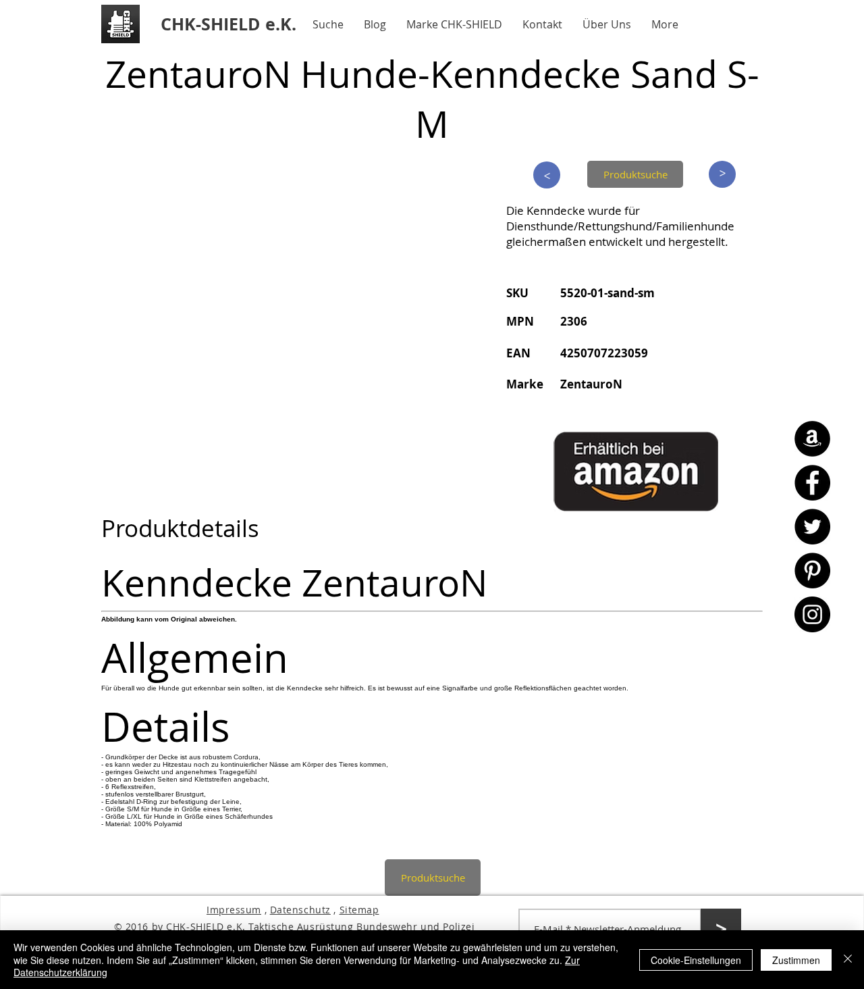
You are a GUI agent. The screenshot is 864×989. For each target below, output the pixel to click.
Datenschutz (300, 909)
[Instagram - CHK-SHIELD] (812, 614)
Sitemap (359, 909)
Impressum (234, 909)
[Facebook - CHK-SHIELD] (812, 483)
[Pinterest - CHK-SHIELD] (812, 570)
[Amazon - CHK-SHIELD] (812, 439)
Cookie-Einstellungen (696, 960)
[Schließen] (848, 959)
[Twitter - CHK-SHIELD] (812, 526)
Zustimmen (796, 960)
